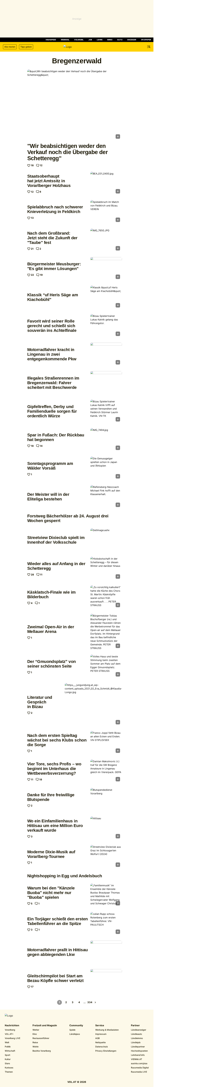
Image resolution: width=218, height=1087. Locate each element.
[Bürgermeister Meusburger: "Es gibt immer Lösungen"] (106, 269)
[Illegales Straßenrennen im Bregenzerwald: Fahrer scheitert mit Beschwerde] (106, 383)
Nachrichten (12, 1025)
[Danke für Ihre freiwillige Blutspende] (106, 800)
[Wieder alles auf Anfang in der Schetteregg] (106, 569)
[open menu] (148, 47)
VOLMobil (79, 40)
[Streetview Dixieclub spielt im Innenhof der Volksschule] (106, 540)
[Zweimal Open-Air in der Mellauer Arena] (106, 632)
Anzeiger (131, 40)
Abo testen (9, 46)
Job (90, 40)
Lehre (99, 40)
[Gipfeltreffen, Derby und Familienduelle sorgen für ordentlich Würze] (106, 411)
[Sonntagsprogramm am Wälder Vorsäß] (106, 468)
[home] (77, 47)
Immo (109, 40)
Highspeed (51, 40)
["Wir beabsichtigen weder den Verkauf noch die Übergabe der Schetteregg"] (74, 105)
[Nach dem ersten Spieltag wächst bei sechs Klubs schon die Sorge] (106, 743)
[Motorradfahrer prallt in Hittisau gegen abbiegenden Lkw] (106, 952)
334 (89, 1002)
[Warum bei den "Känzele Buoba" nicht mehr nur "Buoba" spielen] (106, 895)
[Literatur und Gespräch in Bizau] (93, 704)
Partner (135, 1025)
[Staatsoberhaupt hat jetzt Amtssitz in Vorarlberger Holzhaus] (106, 183)
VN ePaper (146, 40)
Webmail (65, 40)
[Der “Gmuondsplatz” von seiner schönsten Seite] (106, 666)
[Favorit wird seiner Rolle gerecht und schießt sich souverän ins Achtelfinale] (106, 326)
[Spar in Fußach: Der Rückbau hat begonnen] (106, 440)
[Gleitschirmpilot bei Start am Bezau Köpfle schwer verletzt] (106, 981)
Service (99, 1025)
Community (76, 1025)
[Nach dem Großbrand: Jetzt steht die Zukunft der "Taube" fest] (106, 240)
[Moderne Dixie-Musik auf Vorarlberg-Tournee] (106, 857)
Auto (119, 40)
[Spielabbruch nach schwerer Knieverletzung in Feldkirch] (106, 212)
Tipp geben (26, 46)
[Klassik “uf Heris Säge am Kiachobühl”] (106, 297)
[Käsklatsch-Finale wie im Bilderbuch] (106, 597)
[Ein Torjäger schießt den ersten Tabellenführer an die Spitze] (106, 924)
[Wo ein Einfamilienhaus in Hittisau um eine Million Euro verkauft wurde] (106, 828)
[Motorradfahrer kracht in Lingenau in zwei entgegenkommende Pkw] (106, 354)
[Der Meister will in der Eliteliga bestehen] (106, 497)
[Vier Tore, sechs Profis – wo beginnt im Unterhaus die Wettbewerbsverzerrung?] (106, 771)
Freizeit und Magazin (45, 1025)
